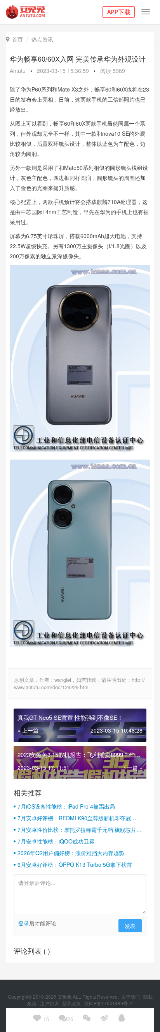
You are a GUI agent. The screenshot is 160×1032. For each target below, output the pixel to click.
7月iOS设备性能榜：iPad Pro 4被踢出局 (66, 806)
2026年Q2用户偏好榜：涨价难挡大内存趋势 (70, 853)
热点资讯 (42, 39)
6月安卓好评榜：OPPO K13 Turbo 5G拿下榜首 (74, 864)
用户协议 (50, 1003)
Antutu (18, 70)
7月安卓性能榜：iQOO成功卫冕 (55, 841)
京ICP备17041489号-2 (108, 1003)
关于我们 (131, 996)
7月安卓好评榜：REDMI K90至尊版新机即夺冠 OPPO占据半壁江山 (74, 818)
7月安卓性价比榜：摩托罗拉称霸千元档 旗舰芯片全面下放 (79, 829)
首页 (14, 39)
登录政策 (72, 1003)
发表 (130, 926)
